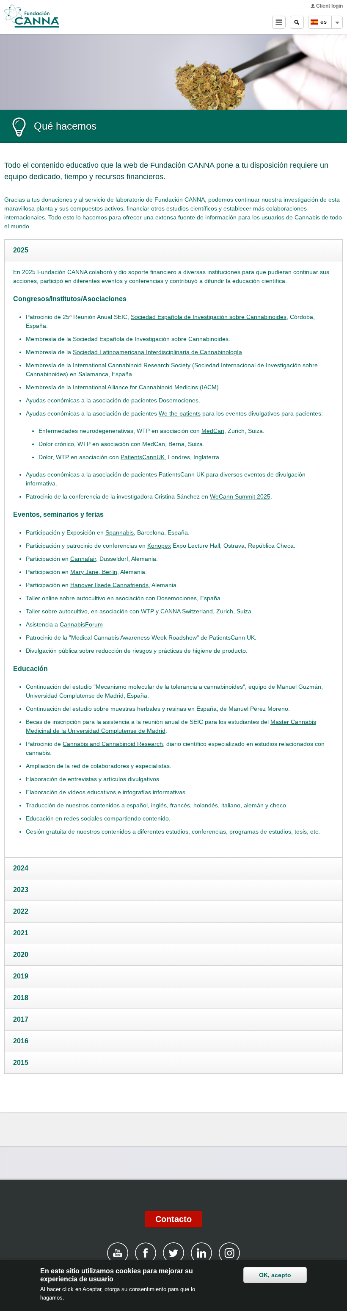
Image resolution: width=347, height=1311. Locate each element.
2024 (20, 868)
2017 (20, 1019)
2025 (20, 250)
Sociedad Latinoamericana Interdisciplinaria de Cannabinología (157, 352)
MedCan (212, 430)
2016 (20, 1041)
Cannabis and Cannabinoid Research (113, 743)
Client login (329, 6)
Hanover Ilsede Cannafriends (109, 585)
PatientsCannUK (143, 457)
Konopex (159, 545)
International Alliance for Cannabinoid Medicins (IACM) (146, 387)
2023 (20, 889)
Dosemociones (178, 400)
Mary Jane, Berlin (93, 571)
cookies (128, 1271)
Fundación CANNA (31, 16)
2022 (20, 911)
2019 (20, 976)
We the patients (180, 413)
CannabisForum (81, 624)
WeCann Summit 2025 (240, 496)
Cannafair (83, 558)
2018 (20, 997)
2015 (20, 1062)
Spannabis (119, 532)
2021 (20, 933)
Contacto (173, 1219)
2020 (20, 954)
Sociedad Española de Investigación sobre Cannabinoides (208, 316)
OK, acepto (275, 1275)
